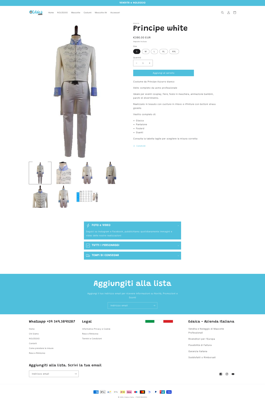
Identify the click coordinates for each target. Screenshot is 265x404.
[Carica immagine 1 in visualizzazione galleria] (40, 173)
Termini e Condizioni (92, 338)
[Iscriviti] (154, 305)
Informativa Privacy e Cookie (96, 329)
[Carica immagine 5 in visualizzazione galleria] (40, 196)
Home (32, 329)
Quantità (137, 57)
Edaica (126, 397)
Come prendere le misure (41, 348)
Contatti (33, 343)
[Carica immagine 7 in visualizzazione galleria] (87, 196)
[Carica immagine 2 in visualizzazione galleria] (64, 173)
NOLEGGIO (34, 338)
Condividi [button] (140, 146)
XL (163, 51)
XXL (174, 51)
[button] (222, 13)
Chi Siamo (34, 334)
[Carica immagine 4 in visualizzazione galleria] (111, 173)
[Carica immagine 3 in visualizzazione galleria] (87, 173)
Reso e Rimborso (37, 353)
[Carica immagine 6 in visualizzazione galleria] (64, 196)
